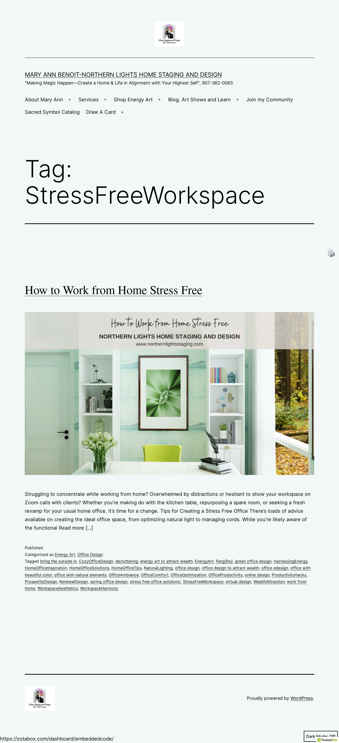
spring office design (109, 581)
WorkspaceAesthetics (57, 588)
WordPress (301, 698)
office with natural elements (80, 574)
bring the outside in (58, 561)
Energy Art (65, 554)
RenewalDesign (73, 581)
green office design (253, 561)
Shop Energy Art (133, 100)
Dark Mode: (317, 736)
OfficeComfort (155, 574)
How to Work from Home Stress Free (113, 289)
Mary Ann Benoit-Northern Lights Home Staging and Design (123, 74)
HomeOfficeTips (126, 567)
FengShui (224, 561)
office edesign (274, 567)
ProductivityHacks (289, 574)
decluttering (126, 561)
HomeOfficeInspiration (46, 567)
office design (187, 567)
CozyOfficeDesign (96, 561)
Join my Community (269, 100)
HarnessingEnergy (290, 561)
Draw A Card (101, 112)
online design (257, 574)
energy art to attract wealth (166, 561)
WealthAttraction (269, 581)
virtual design (238, 581)
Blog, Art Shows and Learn (199, 100)
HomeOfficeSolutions (89, 567)
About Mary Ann (44, 100)
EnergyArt (204, 561)
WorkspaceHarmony (99, 588)
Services (88, 100)
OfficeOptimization (188, 574)
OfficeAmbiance (124, 574)
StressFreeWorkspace (203, 581)
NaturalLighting (158, 567)
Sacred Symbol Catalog (52, 112)
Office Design (90, 554)
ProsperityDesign (41, 581)
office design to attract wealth (230, 567)
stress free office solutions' (155, 581)
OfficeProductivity (225, 574)
